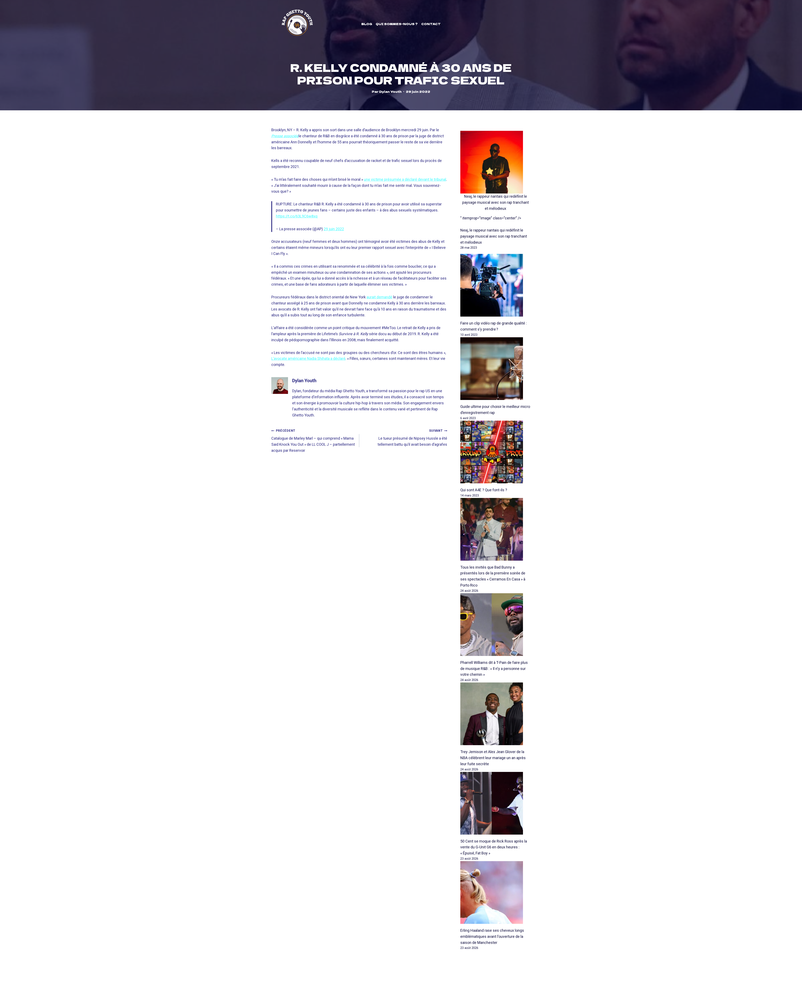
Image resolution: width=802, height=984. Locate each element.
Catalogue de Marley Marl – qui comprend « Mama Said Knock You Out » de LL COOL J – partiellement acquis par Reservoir (313, 440)
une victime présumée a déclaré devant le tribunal (405, 179)
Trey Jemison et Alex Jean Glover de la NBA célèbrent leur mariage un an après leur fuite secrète (493, 758)
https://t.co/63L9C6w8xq (296, 216)
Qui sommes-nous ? (397, 24)
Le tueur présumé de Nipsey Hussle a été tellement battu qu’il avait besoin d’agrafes (412, 438)
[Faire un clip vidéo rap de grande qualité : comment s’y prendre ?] (495, 285)
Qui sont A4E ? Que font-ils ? (483, 490)
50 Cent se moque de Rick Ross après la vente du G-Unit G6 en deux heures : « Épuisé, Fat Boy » (493, 847)
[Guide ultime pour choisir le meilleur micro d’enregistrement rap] (495, 368)
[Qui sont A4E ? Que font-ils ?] (495, 452)
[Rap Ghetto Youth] (297, 23)
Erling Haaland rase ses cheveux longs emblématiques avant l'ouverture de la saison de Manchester (492, 936)
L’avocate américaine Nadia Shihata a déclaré (308, 358)
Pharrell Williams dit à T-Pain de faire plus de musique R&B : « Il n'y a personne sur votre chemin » (494, 668)
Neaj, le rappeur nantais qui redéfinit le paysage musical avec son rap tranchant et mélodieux (495, 202)
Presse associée (284, 136)
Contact (431, 24)
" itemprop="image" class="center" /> (490, 218)
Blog (366, 24)
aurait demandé (379, 297)
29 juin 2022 (334, 229)
